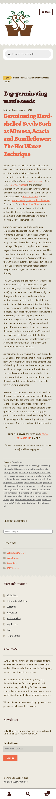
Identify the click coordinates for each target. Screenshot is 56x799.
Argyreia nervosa (37, 181)
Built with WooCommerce (15, 782)
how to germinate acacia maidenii (18, 476)
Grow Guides (17, 462)
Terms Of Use (13, 636)
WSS (30, 110)
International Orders (17, 601)
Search (28, 794)
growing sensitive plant (40, 473)
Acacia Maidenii (30, 196)
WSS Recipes (13, 568)
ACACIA (44, 434)
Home (7, 78)
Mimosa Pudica (19, 200)
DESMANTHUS (23, 438)
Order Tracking (14, 618)
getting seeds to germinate (15, 473)
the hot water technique (26, 503)
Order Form (12, 595)
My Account (12, 624)
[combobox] (28, 531)
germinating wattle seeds (36, 469)
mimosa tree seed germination (17, 496)
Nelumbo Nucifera (18, 185)
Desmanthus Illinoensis (38, 200)
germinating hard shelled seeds (22, 466)
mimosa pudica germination (33, 493)
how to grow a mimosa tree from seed (34, 486)
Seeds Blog (12, 563)
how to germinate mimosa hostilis (31, 479)
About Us (11, 607)
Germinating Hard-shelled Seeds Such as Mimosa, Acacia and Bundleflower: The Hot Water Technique (27, 135)
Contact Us (12, 613)
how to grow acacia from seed (16, 489)
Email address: (10, 743)
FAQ (9, 630)
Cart (43, 791)
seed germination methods (22, 500)
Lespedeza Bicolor (31, 204)
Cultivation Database (16, 552)
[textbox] (28, 531)
